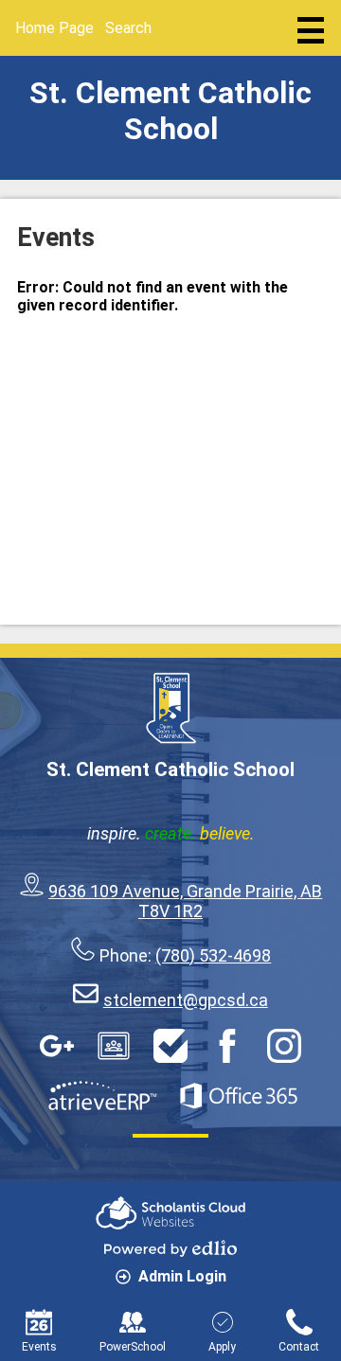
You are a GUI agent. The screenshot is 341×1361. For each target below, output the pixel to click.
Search (128, 28)
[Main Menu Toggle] (311, 30)
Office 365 (238, 1096)
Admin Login (182, 1276)
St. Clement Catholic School (170, 111)
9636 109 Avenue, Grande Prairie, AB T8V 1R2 (185, 901)
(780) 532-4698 (213, 955)
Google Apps (57, 1046)
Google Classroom (114, 1046)
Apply (222, 1346)
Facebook (227, 1046)
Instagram (284, 1046)
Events (39, 1346)
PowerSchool (132, 1346)
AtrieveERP (102, 1096)
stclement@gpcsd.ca (185, 1000)
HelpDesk (170, 1046)
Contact (298, 1346)
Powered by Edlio (170, 1248)
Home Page (54, 28)
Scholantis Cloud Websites (170, 1212)
